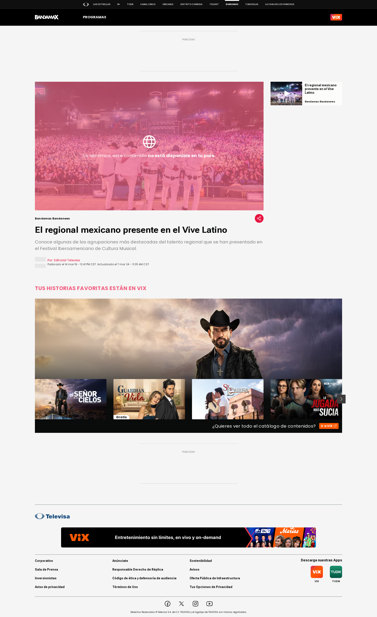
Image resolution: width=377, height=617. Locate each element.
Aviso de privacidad (50, 587)
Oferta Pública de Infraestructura (215, 578)
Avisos (194, 569)
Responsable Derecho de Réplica (137, 569)
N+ (118, 4)
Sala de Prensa (46, 569)
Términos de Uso (125, 587)
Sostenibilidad (201, 561)
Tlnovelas (251, 4)
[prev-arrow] (32, 399)
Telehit (214, 4)
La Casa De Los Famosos (279, 4)
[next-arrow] (341, 399)
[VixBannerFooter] (188, 537)
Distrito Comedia (191, 4)
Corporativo (44, 561)
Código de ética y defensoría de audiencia (144, 578)
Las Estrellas (101, 4)
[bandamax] (47, 17)
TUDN (130, 4)
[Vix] (336, 17)
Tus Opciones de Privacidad (211, 587)
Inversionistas (46, 578)
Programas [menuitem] (94, 17)
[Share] (259, 218)
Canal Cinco (148, 4)
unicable (168, 4)
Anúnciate (120, 561)
